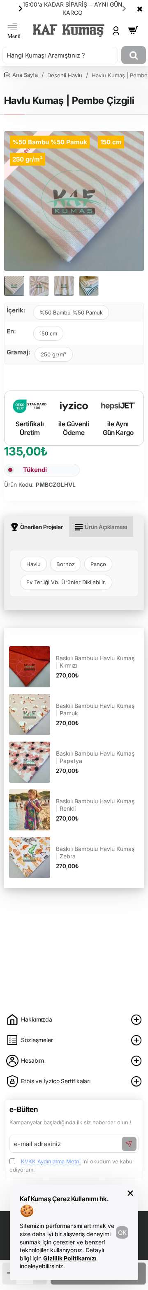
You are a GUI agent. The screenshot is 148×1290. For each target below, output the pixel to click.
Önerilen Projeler (41, 526)
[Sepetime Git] (133, 30)
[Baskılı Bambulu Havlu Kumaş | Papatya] (29, 762)
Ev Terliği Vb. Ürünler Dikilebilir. (66, 582)
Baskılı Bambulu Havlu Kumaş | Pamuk (95, 709)
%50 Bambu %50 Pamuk (71, 312)
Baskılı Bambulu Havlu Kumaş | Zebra (95, 852)
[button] (20, 8)
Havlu (33, 564)
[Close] (140, 9)
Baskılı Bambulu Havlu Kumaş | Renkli (95, 805)
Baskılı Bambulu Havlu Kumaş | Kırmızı (95, 661)
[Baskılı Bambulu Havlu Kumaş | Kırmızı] (29, 666)
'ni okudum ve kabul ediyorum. (71, 1165)
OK (122, 1233)
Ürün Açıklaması (106, 526)
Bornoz (65, 564)
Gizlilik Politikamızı (70, 1258)
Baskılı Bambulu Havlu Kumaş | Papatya (95, 757)
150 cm (48, 333)
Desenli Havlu (64, 75)
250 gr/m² (54, 354)
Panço (98, 564)
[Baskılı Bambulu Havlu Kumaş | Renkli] (29, 809)
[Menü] (14, 30)
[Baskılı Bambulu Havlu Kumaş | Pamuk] (29, 714)
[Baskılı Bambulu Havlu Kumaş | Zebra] (29, 857)
